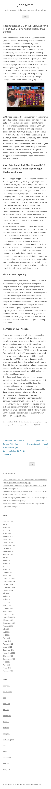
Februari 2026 (8, 536)
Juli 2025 (6, 557)
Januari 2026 (7, 539)
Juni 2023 (6, 632)
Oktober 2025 (8, 548)
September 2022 (9, 659)
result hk (6, 722)
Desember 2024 (8, 578)
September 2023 (9, 623)
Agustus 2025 (8, 554)
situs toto (6, 704)
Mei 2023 (6, 635)
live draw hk (7, 692)
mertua (5, 425)
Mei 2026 (6, 527)
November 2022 (9, 653)
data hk (6, 710)
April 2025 (6, 566)
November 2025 (9, 545)
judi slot (6, 727)
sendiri (11, 425)
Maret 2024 (7, 605)
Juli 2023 (6, 629)
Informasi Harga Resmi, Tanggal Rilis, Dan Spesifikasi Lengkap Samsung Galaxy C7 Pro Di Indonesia (14, 447)
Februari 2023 (8, 644)
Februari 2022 (8, 671)
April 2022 (6, 665)
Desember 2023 (8, 614)
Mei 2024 (6, 599)
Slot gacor (6, 769)
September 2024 (9, 587)
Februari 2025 (8, 572)
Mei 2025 (6, 563)
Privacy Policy (7, 784)
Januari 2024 (7, 611)
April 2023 (6, 638)
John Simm (26, 5)
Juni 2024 (6, 596)
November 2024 (9, 581)
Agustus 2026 (8, 521)
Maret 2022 (7, 668)
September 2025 (9, 551)
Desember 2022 (8, 650)
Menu (25, 16)
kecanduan (42, 422)
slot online (7, 716)
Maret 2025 (7, 569)
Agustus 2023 (8, 626)
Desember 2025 (8, 542)
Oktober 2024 (8, 584)
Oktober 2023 (8, 620)
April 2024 (6, 602)
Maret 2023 (7, 641)
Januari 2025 (7, 575)
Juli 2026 (6, 524)
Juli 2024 (6, 593)
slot (4, 698)
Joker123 (6, 751)
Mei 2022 (6, 662)
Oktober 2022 (8, 656)
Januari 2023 (7, 647)
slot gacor (6, 686)
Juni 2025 (6, 560)
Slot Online (19, 422)
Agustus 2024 (8, 590)
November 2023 (9, 617)
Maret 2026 (7, 533)
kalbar (35, 422)
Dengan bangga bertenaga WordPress (27, 784)
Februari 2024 (8, 608)
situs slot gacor (8, 739)
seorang (18, 425)
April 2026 (6, 530)
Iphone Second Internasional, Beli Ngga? (37, 444)
